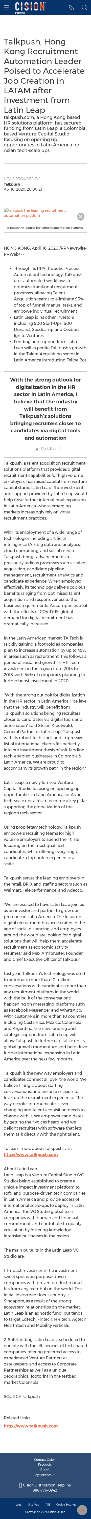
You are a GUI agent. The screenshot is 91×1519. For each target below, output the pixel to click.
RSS (48, 1504)
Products (45, 1464)
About (45, 1469)
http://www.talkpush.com (31, 1154)
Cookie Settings (66, 1504)
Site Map (33, 1504)
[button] (45, 213)
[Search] (84, 7)
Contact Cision (45, 1460)
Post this (48, 448)
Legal (19, 1504)
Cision (52, 1512)
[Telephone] (71, 7)
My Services (43, 1475)
